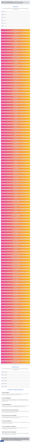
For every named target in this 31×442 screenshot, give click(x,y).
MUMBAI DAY (16, 248)
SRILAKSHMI (15, 204)
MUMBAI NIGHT (15, 251)
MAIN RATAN (15, 102)
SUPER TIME (15, 290)
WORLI (16, 226)
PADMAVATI (15, 46)
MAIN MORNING (15, 60)
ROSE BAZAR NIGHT (15, 276)
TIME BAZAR (15, 63)
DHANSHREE (15, 113)
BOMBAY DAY (15, 356)
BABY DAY (15, 315)
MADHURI (15, 41)
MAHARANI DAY (15, 49)
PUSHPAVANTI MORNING (15, 201)
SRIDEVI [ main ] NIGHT (15, 182)
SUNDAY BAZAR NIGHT (15, 262)
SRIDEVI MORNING (15, 38)
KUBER (15, 135)
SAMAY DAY (15, 52)
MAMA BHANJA (15, 124)
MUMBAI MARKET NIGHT (15, 362)
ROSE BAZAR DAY (15, 273)
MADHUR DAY (15, 143)
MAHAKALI (15, 237)
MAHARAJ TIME (15, 359)
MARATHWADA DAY (16, 298)
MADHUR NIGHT (15, 146)
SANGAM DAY (15, 337)
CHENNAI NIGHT (15, 174)
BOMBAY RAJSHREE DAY (15, 329)
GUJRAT (15, 132)
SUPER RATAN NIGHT (15, 221)
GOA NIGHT (15, 210)
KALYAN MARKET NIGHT (15, 320)
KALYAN (15, 82)
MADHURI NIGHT (15, 88)
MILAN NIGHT (15, 96)
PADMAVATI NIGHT (15, 312)
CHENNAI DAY (15, 171)
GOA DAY (15, 207)
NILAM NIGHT (15, 196)
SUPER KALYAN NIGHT (15, 243)
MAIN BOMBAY (15, 165)
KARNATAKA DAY (15, 55)
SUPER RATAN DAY (15, 218)
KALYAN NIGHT (15, 118)
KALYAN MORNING (15, 35)
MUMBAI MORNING (15, 129)
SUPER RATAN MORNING (15, 215)
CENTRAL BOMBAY (15, 284)
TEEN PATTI (15, 287)
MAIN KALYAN (15, 157)
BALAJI (15, 160)
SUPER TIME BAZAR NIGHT (15, 334)
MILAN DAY (15, 77)
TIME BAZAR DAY (15, 74)
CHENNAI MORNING (15, 168)
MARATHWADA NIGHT (15, 301)
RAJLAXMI (15, 138)
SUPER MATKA (15, 309)
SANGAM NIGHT (15, 340)
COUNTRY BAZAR (15, 268)
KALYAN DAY (15, 326)
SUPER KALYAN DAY (15, 240)
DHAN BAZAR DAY (15, 351)
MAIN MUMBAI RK (15, 232)
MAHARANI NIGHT (15, 110)
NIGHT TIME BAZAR (15, 91)
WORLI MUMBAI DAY (15, 229)
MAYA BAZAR (15, 293)
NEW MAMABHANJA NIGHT (15, 257)
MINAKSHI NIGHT (15, 348)
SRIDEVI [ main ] (15, 179)
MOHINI (15, 304)
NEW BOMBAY (15, 323)
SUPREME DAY (15, 185)
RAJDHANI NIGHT (15, 99)
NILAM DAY (15, 193)
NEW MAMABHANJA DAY (15, 254)
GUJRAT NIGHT (15, 190)
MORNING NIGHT (15, 121)
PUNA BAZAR (15, 107)
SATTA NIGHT (15, 149)
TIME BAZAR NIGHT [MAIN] (15, 265)
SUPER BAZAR (15, 71)
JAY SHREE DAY (15, 154)
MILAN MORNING (15, 30)
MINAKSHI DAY (15, 345)
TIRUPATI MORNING (15, 279)
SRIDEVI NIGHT (15, 85)
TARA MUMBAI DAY (15, 66)
